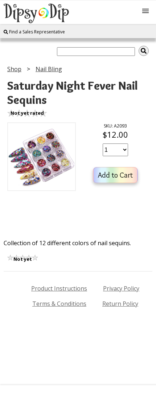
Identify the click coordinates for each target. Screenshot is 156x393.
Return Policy (120, 304)
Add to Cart (115, 175)
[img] (144, 51)
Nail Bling (49, 69)
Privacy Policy (121, 288)
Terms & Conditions (59, 304)
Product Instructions (59, 288)
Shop (14, 69)
